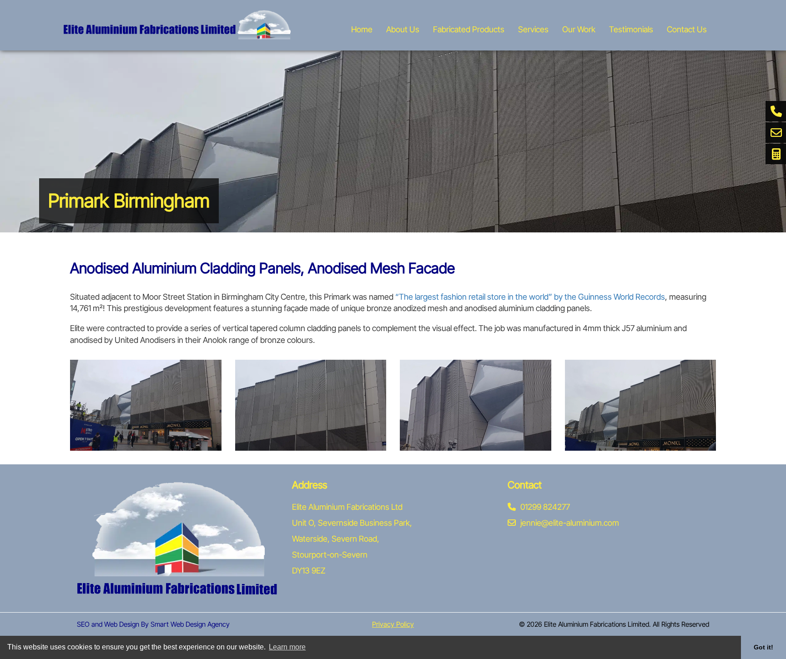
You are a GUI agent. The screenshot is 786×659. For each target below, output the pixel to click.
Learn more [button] (287, 647)
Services (533, 29)
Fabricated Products (468, 29)
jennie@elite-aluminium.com (569, 523)
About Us (402, 29)
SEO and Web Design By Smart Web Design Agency (153, 624)
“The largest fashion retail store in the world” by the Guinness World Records (530, 297)
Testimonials (631, 29)
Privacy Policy (393, 624)
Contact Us (687, 29)
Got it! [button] (763, 647)
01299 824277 (545, 507)
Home (362, 29)
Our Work (578, 29)
